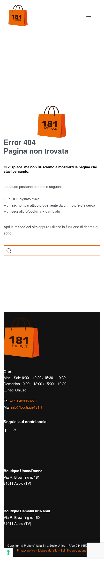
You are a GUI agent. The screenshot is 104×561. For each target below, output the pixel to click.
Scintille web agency (74, 550)
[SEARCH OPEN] (8, 250)
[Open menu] (88, 16)
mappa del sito (26, 226)
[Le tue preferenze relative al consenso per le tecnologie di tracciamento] (8, 552)
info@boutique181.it (26, 407)
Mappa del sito (48, 550)
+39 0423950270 (23, 400)
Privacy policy (26, 550)
